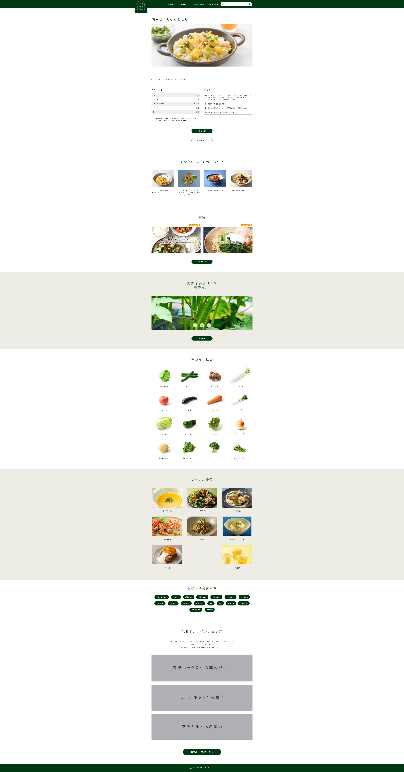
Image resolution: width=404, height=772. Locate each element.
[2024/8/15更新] (227, 240)
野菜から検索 (198, 4)
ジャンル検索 (213, 4)
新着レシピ (172, 4)
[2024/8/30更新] (176, 240)
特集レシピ (185, 4)
